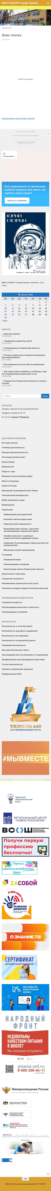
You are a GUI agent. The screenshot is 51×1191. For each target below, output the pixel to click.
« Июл (4, 321)
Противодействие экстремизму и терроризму (25, 655)
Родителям (7, 509)
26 (19, 314)
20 (26, 311)
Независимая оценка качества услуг (20, 583)
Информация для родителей (18, 514)
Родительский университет (18, 524)
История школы (10, 443)
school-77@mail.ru (20, 417)
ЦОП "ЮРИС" (40, 1184)
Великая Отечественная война (17, 476)
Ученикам (7, 554)
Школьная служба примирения (19, 550)
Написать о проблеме (17, 201)
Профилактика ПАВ (11, 674)
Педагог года (8, 471)
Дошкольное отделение (13, 574)
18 (13, 311)
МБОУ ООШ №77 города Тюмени (20, 2)
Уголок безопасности (12, 664)
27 (26, 314)
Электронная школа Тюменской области (24, 569)
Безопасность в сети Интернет (17, 626)
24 (6, 314)
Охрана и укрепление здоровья (17, 669)
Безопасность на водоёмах (15, 635)
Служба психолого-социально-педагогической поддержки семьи (21, 537)
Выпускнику (8, 462)
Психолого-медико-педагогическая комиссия (25, 588)
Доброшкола (8, 466)
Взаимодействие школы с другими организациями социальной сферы (21, 530)
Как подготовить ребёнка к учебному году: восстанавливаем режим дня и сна (24, 372)
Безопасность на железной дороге (18, 640)
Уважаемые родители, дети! (18, 341)
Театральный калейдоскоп (15, 495)
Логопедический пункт (13, 457)
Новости (7, 28)
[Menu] (48, 3)
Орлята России (9, 485)
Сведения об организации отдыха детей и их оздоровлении (26, 544)
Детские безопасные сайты (15, 650)
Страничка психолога (12, 578)
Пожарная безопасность (14, 645)
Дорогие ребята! (12, 334)
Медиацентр (8, 505)
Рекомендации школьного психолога (20, 607)
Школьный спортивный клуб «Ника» (20, 490)
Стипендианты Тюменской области (21, 348)
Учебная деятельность (13, 447)
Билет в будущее (10, 481)
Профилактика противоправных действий (23, 659)
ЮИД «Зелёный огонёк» (13, 500)
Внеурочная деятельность (15, 452)
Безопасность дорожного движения (19, 631)
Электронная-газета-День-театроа (18, 118)
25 (13, 314)
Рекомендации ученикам (16, 564)
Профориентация (12, 559)
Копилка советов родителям (18, 519)
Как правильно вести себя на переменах (24, 364)
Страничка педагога (12, 602)
